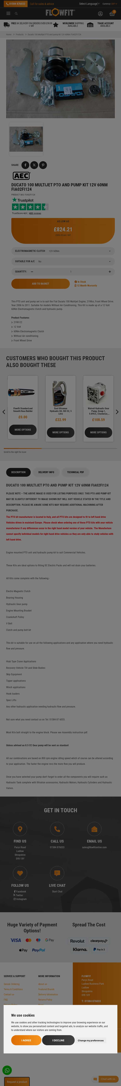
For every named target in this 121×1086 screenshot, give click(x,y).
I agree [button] (26, 1040)
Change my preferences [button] (91, 1040)
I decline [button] (58, 1040)
